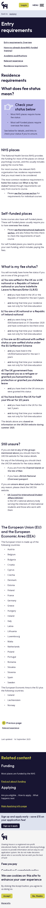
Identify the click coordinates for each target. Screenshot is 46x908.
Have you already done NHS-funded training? (21, 49)
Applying (12, 14)
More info (5, 903)
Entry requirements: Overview (18, 42)
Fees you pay (9, 864)
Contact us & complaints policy (20, 870)
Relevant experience (13, 61)
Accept (6, 896)
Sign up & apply (10, 826)
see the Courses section (25, 193)
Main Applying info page (14, 806)
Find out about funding (13, 781)
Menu (35, 5)
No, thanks (37, 896)
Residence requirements (16, 66)
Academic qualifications (15, 55)
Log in (24, 5)
